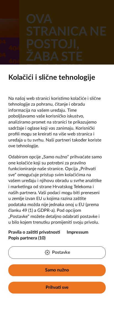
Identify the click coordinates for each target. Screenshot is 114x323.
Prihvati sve (57, 287)
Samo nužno (57, 270)
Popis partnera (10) (26, 238)
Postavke (61, 252)
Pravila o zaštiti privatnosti (34, 232)
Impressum (77, 232)
